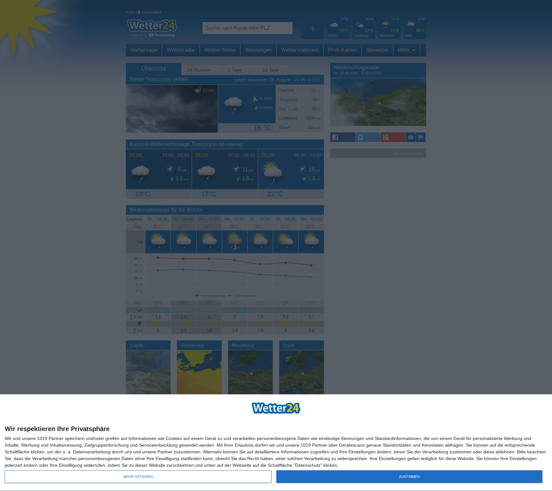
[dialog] (276, 443)
